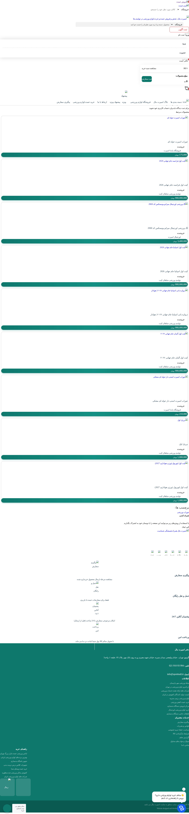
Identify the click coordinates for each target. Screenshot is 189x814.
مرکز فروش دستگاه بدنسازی (178, 706)
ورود (184, 43)
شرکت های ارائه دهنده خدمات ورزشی (175, 691)
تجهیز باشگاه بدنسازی (19, 761)
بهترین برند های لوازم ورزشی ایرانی (14, 757)
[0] (186, 13)
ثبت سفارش (147, 79)
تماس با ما (185, 745)
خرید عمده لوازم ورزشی (83, 102)
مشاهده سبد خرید (149, 68)
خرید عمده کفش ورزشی (180, 702)
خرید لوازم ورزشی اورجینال (178, 710)
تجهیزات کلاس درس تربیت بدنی (15, 765)
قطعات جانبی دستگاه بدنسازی (178, 714)
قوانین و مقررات (183, 726)
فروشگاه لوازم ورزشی (140, 102)
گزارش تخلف (184, 737)
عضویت (182, 53)
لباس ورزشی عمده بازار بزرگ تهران (13, 754)
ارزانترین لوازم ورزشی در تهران (177, 687)
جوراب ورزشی (183, 512)
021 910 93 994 (176, 665)
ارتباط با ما (102, 102)
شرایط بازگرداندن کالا (181, 734)
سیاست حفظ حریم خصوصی (178, 730)
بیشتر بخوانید (86, 543)
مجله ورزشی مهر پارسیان (179, 683)
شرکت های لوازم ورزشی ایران (15, 777)
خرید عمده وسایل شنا (19, 769)
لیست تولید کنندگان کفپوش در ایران (175, 695)
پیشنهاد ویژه (115, 102)
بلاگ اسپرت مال (161, 102)
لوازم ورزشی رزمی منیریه (179, 698)
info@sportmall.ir (175, 674)
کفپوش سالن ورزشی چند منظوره (14, 773)
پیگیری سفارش (63, 102)
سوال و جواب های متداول (179, 741)
